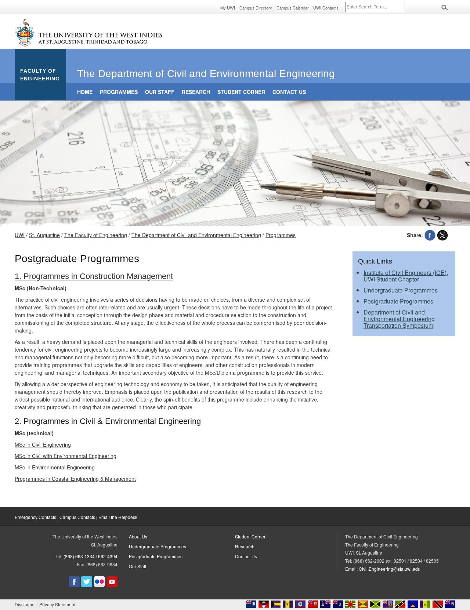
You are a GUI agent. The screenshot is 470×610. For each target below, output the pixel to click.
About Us (138, 536)
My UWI (227, 8)
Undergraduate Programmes (401, 290)
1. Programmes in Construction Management (94, 276)
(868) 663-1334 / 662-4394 (91, 556)
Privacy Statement (57, 604)
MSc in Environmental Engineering (55, 467)
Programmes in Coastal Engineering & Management (75, 478)
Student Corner (241, 91)
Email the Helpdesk (117, 517)
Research (196, 91)
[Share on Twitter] (442, 235)
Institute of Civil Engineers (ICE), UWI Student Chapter (406, 275)
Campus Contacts (77, 517)
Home (85, 91)
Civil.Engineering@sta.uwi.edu (389, 569)
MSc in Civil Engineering (43, 444)
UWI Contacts (326, 8)
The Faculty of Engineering (95, 235)
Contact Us (246, 556)
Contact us (289, 91)
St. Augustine (44, 235)
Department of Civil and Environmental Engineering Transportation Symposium (399, 319)
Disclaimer (25, 604)
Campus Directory (255, 8)
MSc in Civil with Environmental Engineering (65, 456)
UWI (20, 235)
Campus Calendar (292, 8)
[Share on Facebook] (429, 235)
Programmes (119, 91)
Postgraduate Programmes (398, 301)
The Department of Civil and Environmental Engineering (196, 235)
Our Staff (159, 91)
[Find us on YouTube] (112, 585)
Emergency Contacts (35, 517)
